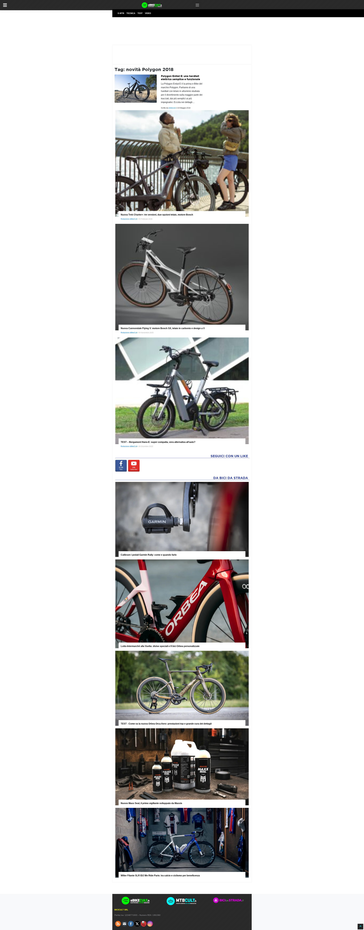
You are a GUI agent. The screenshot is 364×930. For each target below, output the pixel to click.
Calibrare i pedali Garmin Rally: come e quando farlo (149, 555)
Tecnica (130, 13)
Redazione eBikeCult (129, 219)
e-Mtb (121, 13)
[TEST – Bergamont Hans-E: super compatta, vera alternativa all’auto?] (182, 390)
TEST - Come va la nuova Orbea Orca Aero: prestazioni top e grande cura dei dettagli (166, 723)
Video (148, 13)
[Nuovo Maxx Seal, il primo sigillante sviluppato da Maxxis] (182, 767)
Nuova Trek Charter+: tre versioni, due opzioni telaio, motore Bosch (157, 214)
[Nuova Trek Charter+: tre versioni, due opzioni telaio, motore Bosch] (182, 163)
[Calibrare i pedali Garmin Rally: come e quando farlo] (182, 519)
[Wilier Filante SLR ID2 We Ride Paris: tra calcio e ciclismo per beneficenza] (182, 843)
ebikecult (172, 108)
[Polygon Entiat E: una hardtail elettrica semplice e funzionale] (136, 88)
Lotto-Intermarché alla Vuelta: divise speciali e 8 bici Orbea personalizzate (160, 646)
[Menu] (5, 5)
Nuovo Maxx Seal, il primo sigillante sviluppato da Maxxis (151, 803)
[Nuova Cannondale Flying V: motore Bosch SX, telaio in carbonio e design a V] (182, 277)
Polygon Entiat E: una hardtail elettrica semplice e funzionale (180, 78)
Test (140, 13)
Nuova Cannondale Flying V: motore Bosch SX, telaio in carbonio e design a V (163, 328)
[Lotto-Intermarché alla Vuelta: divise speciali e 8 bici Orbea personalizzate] (182, 603)
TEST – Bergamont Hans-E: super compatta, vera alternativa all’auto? (158, 442)
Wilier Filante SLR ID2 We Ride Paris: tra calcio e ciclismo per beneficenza (160, 875)
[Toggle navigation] (197, 5)
